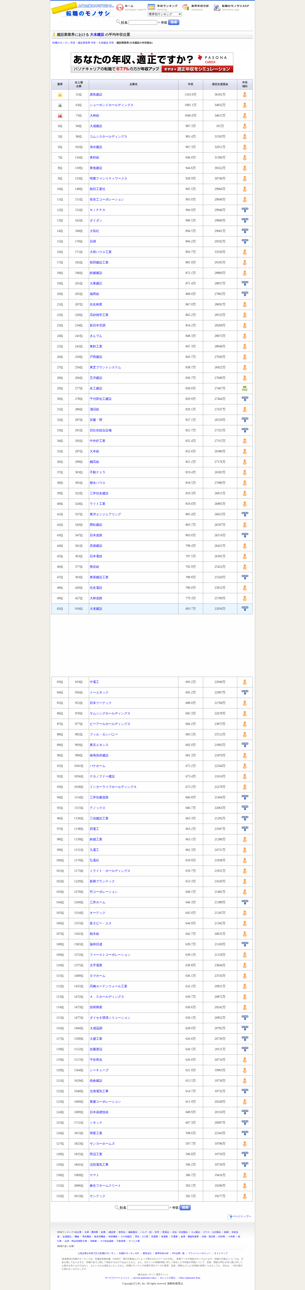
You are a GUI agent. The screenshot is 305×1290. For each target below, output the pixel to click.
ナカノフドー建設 (102, 776)
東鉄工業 (96, 346)
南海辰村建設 (99, 755)
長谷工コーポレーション (107, 199)
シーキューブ (99, 1070)
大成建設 (96, 126)
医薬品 (165, 1232)
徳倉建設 (96, 1080)
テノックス (97, 808)
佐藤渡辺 (96, 1049)
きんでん (96, 336)
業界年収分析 (197, 7)
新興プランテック (102, 881)
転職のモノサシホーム (132, 7)
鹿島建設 (96, 94)
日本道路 (96, 535)
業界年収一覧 (163, 7)
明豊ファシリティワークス (108, 178)
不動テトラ (97, 472)
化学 (157, 1232)
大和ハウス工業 (101, 252)
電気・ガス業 (141, 1236)
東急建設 (96, 168)
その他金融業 (106, 1241)
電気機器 (86, 1236)
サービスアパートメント (117, 1278)
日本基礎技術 (99, 1112)
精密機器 (113, 1236)
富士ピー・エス (101, 923)
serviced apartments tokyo (144, 1278)
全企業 (78, 1232)
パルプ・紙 (146, 1232)
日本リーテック (101, 703)
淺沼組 (94, 409)
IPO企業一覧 (178, 1253)
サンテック (97, 1196)
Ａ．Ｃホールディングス (107, 996)
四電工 (94, 829)
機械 (77, 1236)
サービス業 (134, 1241)
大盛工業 (96, 1038)
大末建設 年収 (106, 42)
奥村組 (94, 157)
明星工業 (96, 1133)
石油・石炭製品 (180, 1232)
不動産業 (121, 1241)
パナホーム (97, 766)
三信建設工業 (99, 818)
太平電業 (96, 965)
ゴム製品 (195, 1232)
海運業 (164, 1236)
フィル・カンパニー (104, 734)
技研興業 (96, 1007)
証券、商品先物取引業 (76, 1241)
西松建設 (96, 524)
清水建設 (96, 147)
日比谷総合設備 (101, 430)
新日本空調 (97, 325)
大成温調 (96, 1028)
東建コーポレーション (105, 1101)
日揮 (93, 241)
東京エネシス (99, 745)
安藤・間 (96, 420)
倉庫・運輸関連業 (190, 1236)
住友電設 (96, 587)
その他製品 (126, 1236)
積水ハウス (97, 482)
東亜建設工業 (99, 577)
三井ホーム (97, 902)
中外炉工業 (97, 441)
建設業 (112, 1232)
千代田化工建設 (101, 399)
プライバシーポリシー (199, 1253)
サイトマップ (221, 1253)
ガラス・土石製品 (212, 1232)
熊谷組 (94, 566)
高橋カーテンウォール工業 (108, 986)
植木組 (94, 933)
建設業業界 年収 (87, 42)
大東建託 (96, 283)
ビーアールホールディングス (110, 724)
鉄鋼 (226, 1232)
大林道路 (96, 598)
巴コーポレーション (104, 891)
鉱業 (103, 1232)
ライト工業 (97, 503)
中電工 (94, 682)
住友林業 (96, 304)
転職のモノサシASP (232, 7)
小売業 (231, 1236)
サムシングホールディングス (110, 713)
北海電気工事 (99, 1091)
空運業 (174, 1236)
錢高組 (94, 461)
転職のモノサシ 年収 (63, 42)
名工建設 (96, 388)
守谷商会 (96, 1059)
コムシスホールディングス (108, 136)
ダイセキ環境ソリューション (110, 1017)
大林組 (94, 115)
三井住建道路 (99, 797)
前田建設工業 (99, 262)
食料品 (122, 1232)
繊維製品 (132, 1232)
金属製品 (67, 1236)
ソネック (96, 1122)
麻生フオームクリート (105, 1185)
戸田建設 (96, 357)
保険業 (93, 1241)
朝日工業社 (97, 189)
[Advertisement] (152, 48)
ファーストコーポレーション (110, 954)
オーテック (97, 912)
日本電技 (96, 556)
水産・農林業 (91, 1232)
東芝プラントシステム (105, 367)
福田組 (94, 294)
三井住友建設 (99, 493)
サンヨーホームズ (102, 1143)
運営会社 (147, 1253)
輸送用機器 (99, 1236)
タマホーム (97, 975)
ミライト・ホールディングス (110, 871)
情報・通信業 (208, 1236)
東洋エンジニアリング (105, 514)
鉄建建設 (96, 273)
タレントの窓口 (167, 1278)
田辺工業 (96, 1154)
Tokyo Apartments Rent (189, 1278)
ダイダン (96, 220)
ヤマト (94, 1175)
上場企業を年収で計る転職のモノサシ (97, 1253)
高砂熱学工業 (99, 315)
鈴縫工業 (96, 839)
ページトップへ (241, 1216)
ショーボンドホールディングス (112, 105)
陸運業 (154, 1236)
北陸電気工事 (99, 1164)
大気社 (94, 231)
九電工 (94, 850)
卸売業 (221, 1236)
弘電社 (94, 860)
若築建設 (96, 545)
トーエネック (99, 692)
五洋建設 (96, 378)
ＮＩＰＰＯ (97, 210)
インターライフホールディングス (113, 787)
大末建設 (97, 34)
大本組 (94, 451)
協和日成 (96, 944)
